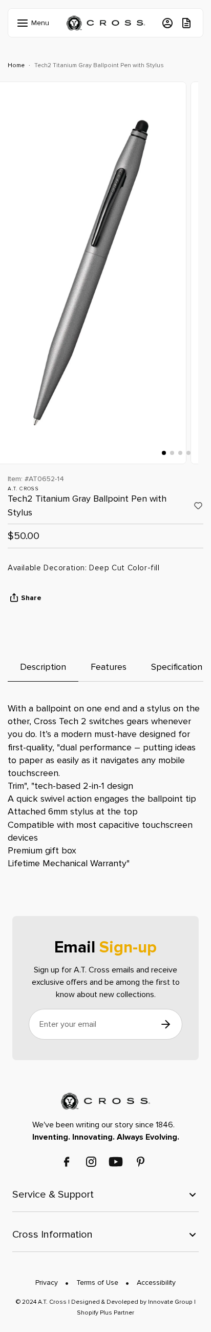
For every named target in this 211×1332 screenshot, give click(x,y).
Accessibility (156, 1282)
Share (31, 597)
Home (16, 65)
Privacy (46, 1282)
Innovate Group (169, 1302)
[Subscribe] (165, 1024)
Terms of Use (97, 1282)
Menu (32, 22)
